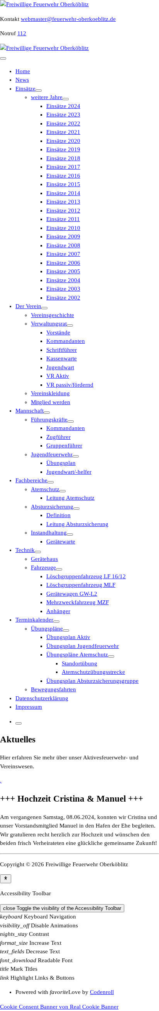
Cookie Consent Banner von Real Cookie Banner (59, 1007)
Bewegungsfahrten (53, 689)
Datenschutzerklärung (41, 698)
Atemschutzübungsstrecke (93, 672)
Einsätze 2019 (63, 149)
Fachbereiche (31, 480)
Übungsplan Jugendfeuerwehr (82, 646)
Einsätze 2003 (63, 289)
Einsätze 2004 (63, 280)
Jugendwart (60, 367)
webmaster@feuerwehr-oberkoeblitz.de (68, 19)
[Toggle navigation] (3, 58)
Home (22, 71)
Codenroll (102, 992)
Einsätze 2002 (63, 298)
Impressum (28, 707)
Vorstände (58, 332)
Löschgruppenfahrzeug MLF (80, 585)
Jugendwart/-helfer (68, 472)
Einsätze (25, 89)
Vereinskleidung (50, 393)
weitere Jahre (47, 97)
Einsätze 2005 (63, 271)
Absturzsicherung (52, 507)
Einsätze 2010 (63, 228)
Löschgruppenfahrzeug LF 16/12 (86, 576)
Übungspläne (47, 628)
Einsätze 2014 (63, 193)
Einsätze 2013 (63, 202)
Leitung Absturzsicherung (77, 524)
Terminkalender (34, 620)
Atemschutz (45, 489)
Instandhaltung (49, 532)
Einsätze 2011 (63, 219)
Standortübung (79, 663)
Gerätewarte (60, 541)
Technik (25, 550)
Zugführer (58, 437)
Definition (58, 515)
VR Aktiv (57, 376)
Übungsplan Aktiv (68, 637)
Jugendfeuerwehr (52, 454)
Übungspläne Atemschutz (77, 654)
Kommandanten (65, 341)
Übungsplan (61, 463)
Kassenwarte (61, 358)
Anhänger (58, 611)
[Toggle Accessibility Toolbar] (5, 878)
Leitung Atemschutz (70, 498)
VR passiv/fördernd (69, 385)
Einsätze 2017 (63, 167)
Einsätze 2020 (63, 141)
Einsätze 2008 (63, 245)
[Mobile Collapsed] (39, 90)
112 (21, 33)
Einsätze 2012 (63, 210)
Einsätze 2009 (63, 236)
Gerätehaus (44, 559)
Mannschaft (29, 411)
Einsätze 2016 (63, 176)
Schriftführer (61, 350)
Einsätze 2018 (63, 158)
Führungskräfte (49, 419)
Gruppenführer (64, 445)
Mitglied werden (50, 402)
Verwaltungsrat (49, 323)
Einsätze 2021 (63, 132)
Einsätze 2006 (63, 263)
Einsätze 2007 (63, 254)
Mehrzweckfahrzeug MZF (77, 602)
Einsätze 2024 (63, 106)
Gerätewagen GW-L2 (71, 594)
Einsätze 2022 (63, 123)
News (22, 80)
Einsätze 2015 (63, 184)
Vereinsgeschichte (52, 315)
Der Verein (28, 306)
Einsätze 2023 (63, 114)
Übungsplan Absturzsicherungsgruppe (92, 681)
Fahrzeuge (43, 567)
